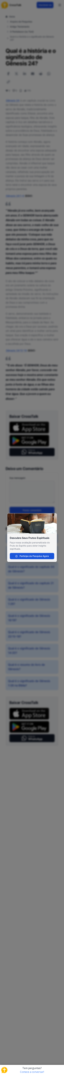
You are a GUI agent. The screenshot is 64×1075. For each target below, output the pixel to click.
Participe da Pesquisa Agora (34, 556)
